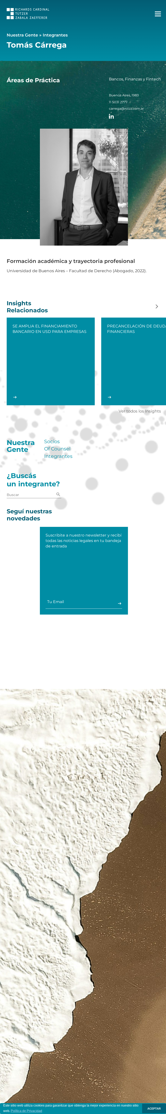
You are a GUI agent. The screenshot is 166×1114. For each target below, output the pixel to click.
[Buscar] (58, 494)
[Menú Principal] (158, 14)
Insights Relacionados (27, 307)
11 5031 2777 (118, 102)
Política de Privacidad (26, 1111)
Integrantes (55, 35)
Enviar (119, 603)
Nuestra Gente (22, 35)
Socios (52, 441)
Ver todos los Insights (140, 411)
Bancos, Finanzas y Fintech (135, 79)
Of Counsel (57, 448)
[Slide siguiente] (157, 306)
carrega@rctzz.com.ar (126, 108)
